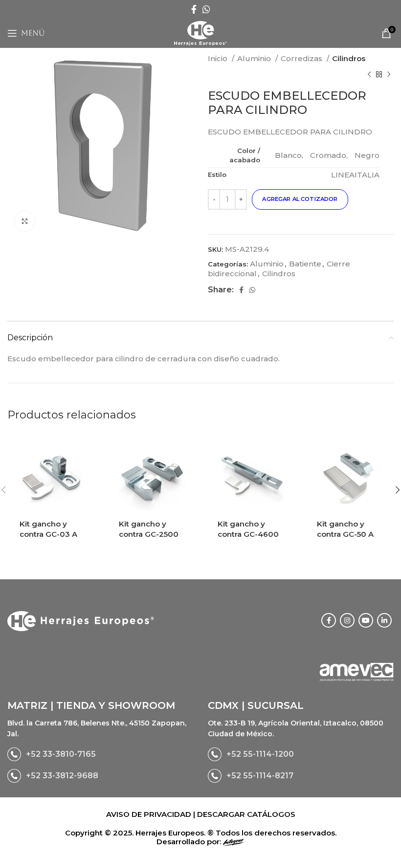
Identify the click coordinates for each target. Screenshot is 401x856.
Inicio (218, 58)
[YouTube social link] (365, 620)
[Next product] (389, 74)
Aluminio (255, 58)
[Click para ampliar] (24, 221)
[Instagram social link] (347, 620)
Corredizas (302, 58)
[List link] (100, 754)
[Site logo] (200, 32)
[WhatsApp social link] (206, 9)
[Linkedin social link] (384, 620)
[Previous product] (369, 74)
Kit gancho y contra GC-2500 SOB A (148, 534)
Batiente (305, 263)
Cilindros (348, 58)
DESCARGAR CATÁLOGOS (246, 814)
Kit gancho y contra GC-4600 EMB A (248, 534)
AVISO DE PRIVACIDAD (149, 814)
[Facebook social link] (194, 9)
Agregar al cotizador (299, 199)
